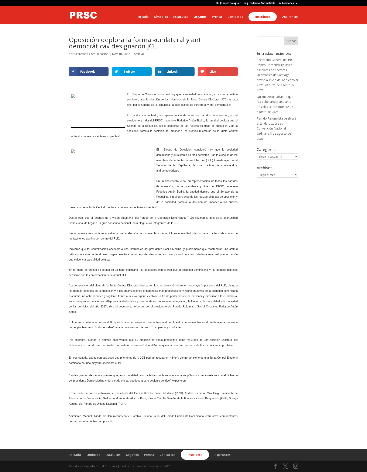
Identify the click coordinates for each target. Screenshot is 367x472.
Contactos (235, 17)
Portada (143, 17)
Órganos (200, 17)
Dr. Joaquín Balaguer (228, 3)
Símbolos (161, 17)
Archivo (139, 54)
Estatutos (180, 17)
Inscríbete (262, 17)
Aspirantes (290, 17)
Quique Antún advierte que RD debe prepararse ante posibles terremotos (275, 102)
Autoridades (286, 3)
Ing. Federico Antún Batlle (259, 3)
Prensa (217, 17)
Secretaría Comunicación (91, 54)
